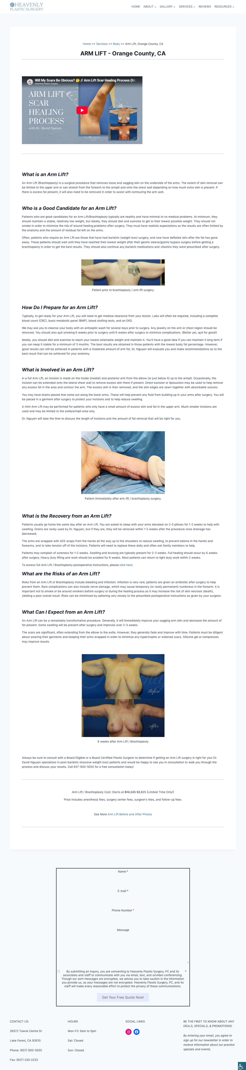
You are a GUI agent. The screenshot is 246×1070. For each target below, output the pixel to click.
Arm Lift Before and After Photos (130, 814)
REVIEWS (205, 6)
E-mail (122, 891)
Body (116, 44)
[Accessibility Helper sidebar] (242, 1066)
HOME (136, 6)
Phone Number (122, 910)
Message (123, 930)
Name (122, 871)
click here (126, 565)
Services (102, 44)
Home (87, 44)
